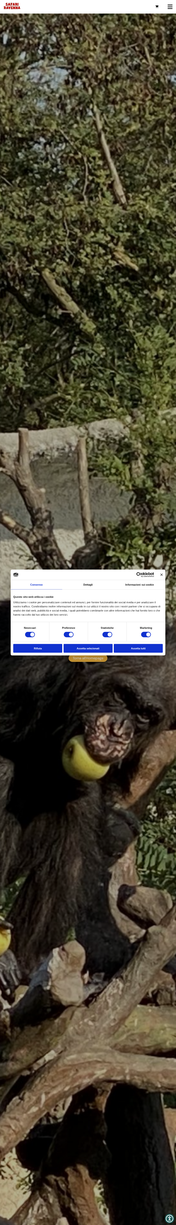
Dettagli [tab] (88, 584)
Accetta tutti (138, 648)
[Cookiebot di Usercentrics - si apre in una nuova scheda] (139, 574)
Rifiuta (38, 648)
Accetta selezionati (88, 648)
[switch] (69, 634)
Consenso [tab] (36, 584)
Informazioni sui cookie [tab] (139, 584)
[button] (169, 1218)
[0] (156, 6)
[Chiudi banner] (161, 575)
